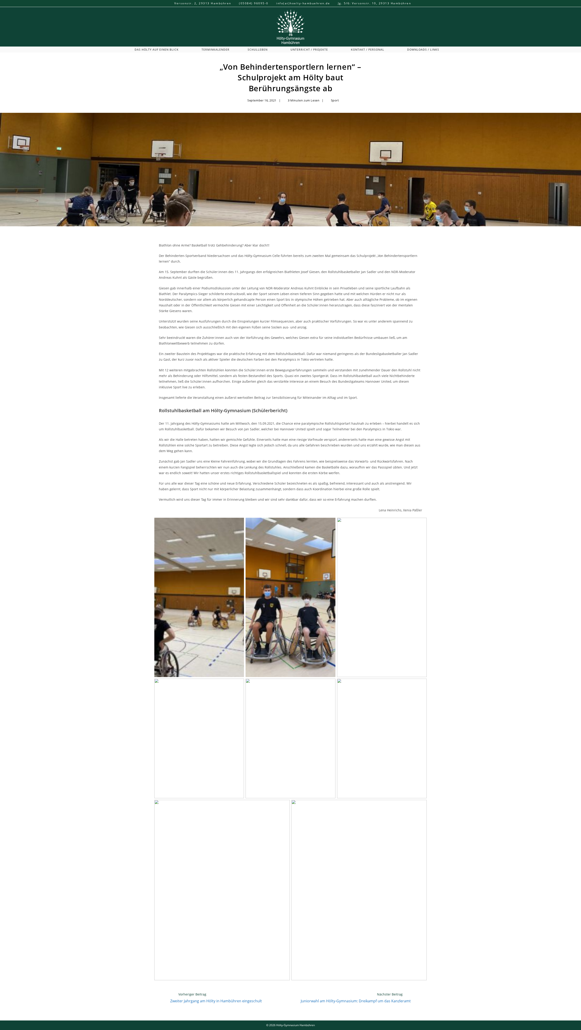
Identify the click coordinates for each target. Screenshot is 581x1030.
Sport (335, 100)
